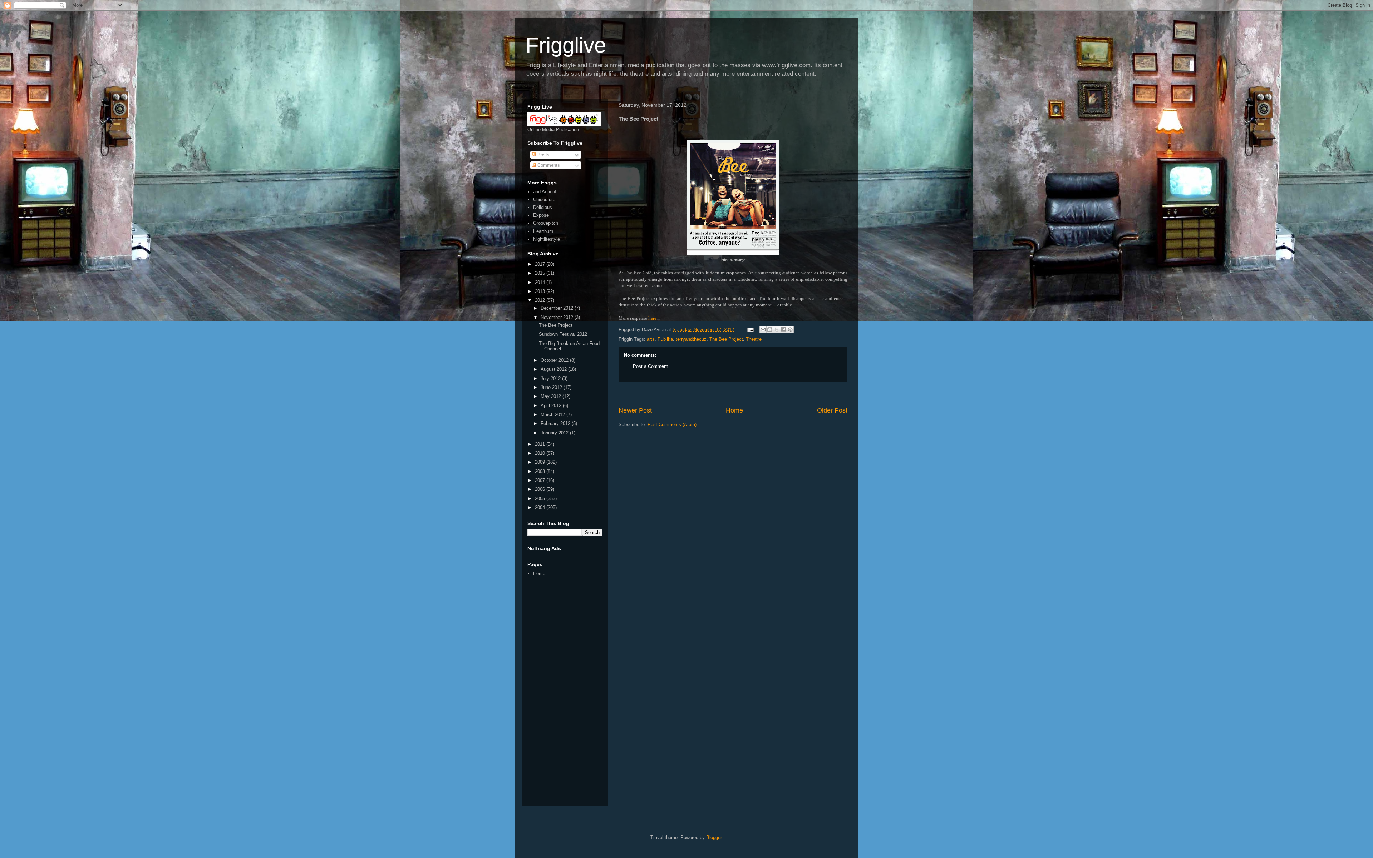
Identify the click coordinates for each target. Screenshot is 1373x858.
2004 (540, 507)
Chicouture (544, 199)
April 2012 (552, 405)
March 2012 (553, 414)
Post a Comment (650, 366)
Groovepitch (545, 223)
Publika (665, 339)
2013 (540, 291)
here (652, 318)
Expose (541, 215)
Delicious (542, 207)
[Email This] (763, 329)
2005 (540, 498)
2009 (540, 462)
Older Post (832, 410)
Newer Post (635, 410)
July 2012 (551, 378)
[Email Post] (750, 329)
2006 (540, 489)
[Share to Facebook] (783, 329)
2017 (540, 264)
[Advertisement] (733, 394)
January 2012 (555, 432)
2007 (540, 480)
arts (651, 339)
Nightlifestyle (546, 239)
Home (734, 410)
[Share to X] (776, 329)
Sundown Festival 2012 (563, 334)
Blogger (714, 837)
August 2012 (554, 369)
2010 (540, 453)
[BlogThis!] (769, 329)
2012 (540, 300)
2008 (540, 471)
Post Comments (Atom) (672, 424)
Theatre (754, 339)
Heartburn (543, 231)
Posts (543, 155)
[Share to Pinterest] (790, 329)
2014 (540, 282)
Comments (548, 165)
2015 (540, 273)
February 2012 (556, 423)
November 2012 (558, 317)
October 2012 (555, 360)
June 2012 (552, 387)
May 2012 (551, 396)
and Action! (544, 191)
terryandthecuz (691, 339)
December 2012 (558, 308)
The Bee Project (726, 339)
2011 (540, 444)
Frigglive (566, 45)
